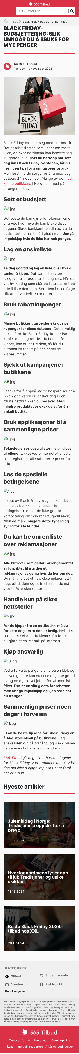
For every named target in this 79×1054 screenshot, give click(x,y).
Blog (15, 21)
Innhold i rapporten (30, 1046)
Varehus (17, 984)
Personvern (41, 1040)
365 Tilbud (13, 757)
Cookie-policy (60, 1040)
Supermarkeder (57, 975)
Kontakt (26, 1040)
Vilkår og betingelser (59, 1046)
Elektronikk (54, 984)
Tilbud (16, 976)
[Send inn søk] (71, 11)
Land (10, 1046)
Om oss (14, 1040)
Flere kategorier (15, 991)
